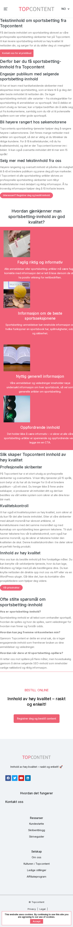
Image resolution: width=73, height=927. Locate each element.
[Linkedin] (28, 778)
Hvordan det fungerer (36, 793)
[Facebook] (8, 778)
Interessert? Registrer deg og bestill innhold (26, 195)
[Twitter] (15, 778)
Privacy (32, 909)
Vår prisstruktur (11, 587)
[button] (6, 9)
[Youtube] (21, 778)
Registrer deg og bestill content (36, 718)
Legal (43, 909)
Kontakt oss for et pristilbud (16, 53)
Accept (36, 921)
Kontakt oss (14, 802)
